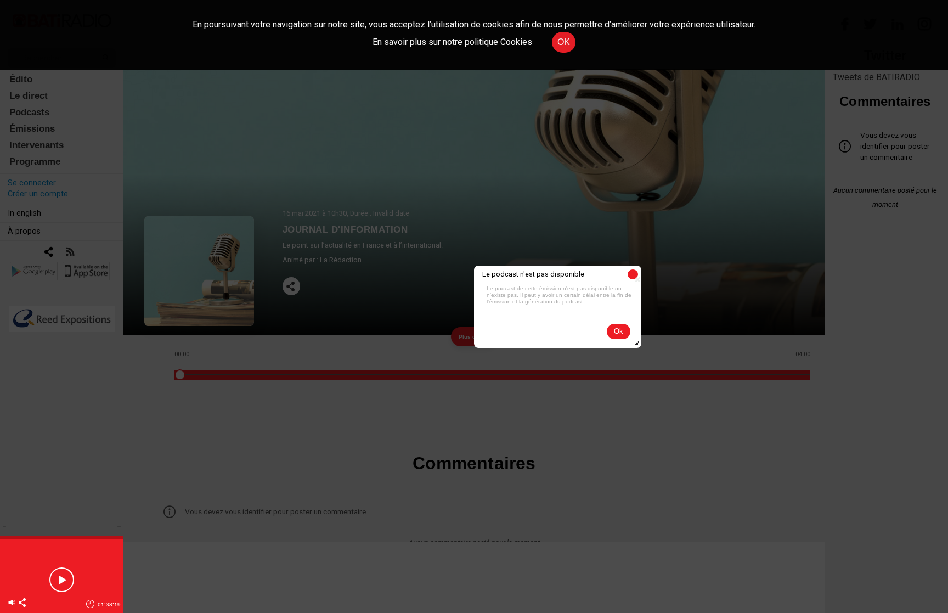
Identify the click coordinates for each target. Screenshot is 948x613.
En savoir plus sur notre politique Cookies (452, 42)
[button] (633, 274)
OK (563, 42)
